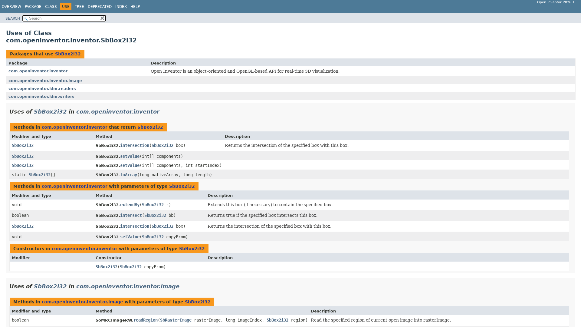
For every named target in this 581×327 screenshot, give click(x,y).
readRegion (145, 320)
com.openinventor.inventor (37, 71)
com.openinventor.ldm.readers (42, 88)
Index (121, 7)
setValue (130, 156)
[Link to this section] (163, 111)
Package (33, 7)
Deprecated (100, 7)
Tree (79, 7)
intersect (131, 215)
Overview (11, 7)
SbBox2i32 (68, 53)
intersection (134, 145)
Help (135, 7)
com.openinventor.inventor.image (45, 80)
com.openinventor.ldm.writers (41, 96)
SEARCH (12, 18)
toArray (128, 174)
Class (51, 7)
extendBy (130, 204)
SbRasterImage (176, 320)
